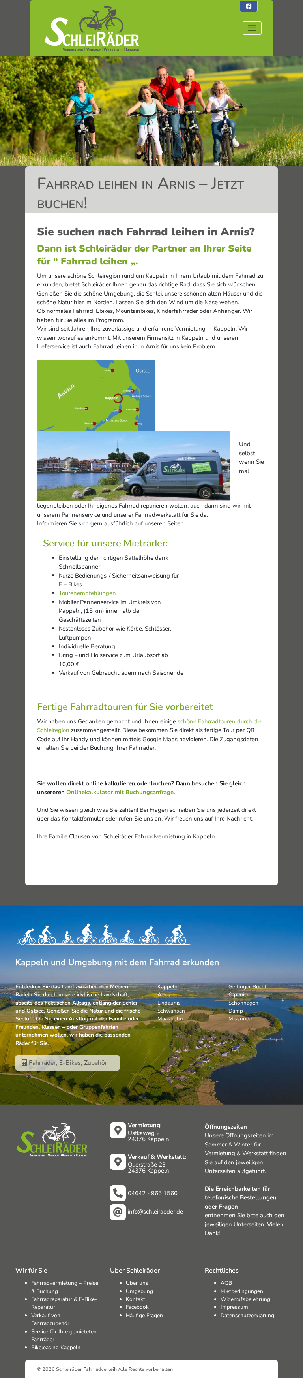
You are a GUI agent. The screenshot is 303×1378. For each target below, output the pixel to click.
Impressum (234, 1307)
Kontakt (135, 1299)
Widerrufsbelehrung (245, 1299)
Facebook (137, 1307)
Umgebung (139, 1291)
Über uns (137, 1283)
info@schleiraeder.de (155, 1212)
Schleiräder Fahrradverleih (86, 1369)
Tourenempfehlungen (87, 593)
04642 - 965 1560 (153, 1193)
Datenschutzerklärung (247, 1315)
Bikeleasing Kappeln (55, 1347)
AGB (226, 1283)
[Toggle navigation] (252, 28)
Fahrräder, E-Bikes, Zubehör (67, 1062)
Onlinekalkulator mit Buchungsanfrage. (120, 792)
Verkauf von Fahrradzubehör (50, 1319)
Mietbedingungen (242, 1291)
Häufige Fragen (144, 1315)
